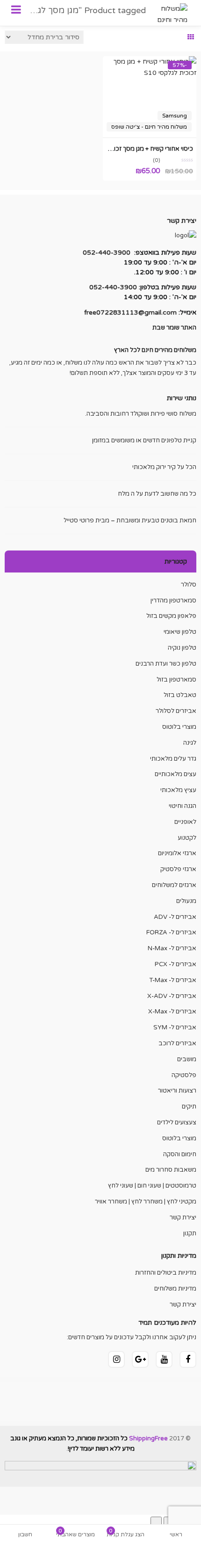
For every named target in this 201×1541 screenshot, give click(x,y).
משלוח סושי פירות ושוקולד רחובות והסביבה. (140, 414)
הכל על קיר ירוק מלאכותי (164, 467)
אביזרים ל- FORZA (171, 932)
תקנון (189, 1233)
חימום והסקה (179, 1154)
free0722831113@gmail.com (130, 312)
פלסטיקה (184, 1075)
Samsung (174, 115)
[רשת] (190, 37)
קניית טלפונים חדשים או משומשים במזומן (144, 440)
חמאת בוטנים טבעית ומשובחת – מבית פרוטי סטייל (130, 520)
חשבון (25, 1534)
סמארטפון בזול (176, 679)
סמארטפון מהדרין (173, 600)
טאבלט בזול (180, 695)
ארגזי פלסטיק (178, 869)
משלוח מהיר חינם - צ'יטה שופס (149, 127)
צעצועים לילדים (176, 1122)
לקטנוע (187, 838)
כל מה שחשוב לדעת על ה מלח (157, 494)
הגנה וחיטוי (182, 806)
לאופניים (185, 822)
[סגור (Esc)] (156, 1522)
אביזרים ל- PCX (175, 964)
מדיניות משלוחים (175, 1288)
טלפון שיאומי (180, 632)
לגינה (189, 743)
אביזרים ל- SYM (174, 1027)
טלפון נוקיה (182, 648)
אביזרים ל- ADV (175, 917)
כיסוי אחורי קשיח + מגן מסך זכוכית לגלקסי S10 (132, 149)
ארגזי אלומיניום (177, 853)
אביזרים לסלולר (176, 711)
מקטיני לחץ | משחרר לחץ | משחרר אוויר (145, 1201)
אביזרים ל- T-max (172, 980)
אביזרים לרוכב (177, 1043)
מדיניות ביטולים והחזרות (165, 1273)
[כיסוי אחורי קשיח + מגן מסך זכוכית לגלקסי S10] (149, 62)
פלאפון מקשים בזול (171, 616)
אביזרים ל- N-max (172, 948)
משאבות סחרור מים (170, 1170)
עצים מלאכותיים (175, 774)
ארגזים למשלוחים (174, 885)
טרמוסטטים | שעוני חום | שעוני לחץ (152, 1185)
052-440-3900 (106, 253)
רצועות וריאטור (177, 1090)
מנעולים (186, 901)
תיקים (189, 1106)
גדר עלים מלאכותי (173, 759)
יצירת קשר (183, 1217)
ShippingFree (148, 1438)
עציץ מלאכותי (178, 790)
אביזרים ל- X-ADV (171, 996)
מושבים (186, 1059)
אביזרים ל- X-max (172, 1011)
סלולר (188, 584)
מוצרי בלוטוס (179, 727)
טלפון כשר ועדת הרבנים (166, 664)
